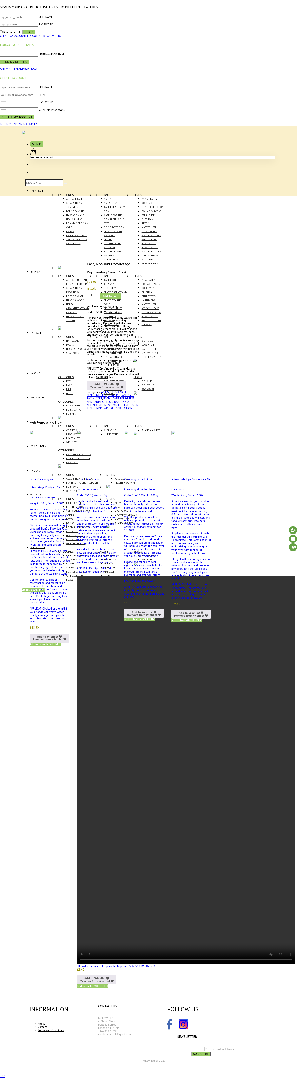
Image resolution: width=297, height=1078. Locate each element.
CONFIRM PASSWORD (52, 110)
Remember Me (12, 32)
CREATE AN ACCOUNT (13, 36)
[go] (65, 183)
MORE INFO (53, 644)
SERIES (127, 405)
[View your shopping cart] (33, 154)
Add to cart (110, 296)
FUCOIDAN (112, 402)
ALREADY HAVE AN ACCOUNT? (18, 124)
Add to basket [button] (38, 644)
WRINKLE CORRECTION (118, 408)
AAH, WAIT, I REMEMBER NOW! (18, 69)
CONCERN (114, 395)
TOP (2, 1076)
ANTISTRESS (109, 392)
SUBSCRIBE (201, 1053)
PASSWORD (46, 24)
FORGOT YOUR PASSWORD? (44, 36)
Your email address (219, 1049)
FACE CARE (127, 395)
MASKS (117, 405)
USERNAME (46, 17)
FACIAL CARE (94, 398)
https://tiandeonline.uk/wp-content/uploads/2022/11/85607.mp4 (116, 966)
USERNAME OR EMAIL (52, 54)
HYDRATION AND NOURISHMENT (111, 403)
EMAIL (42, 95)
